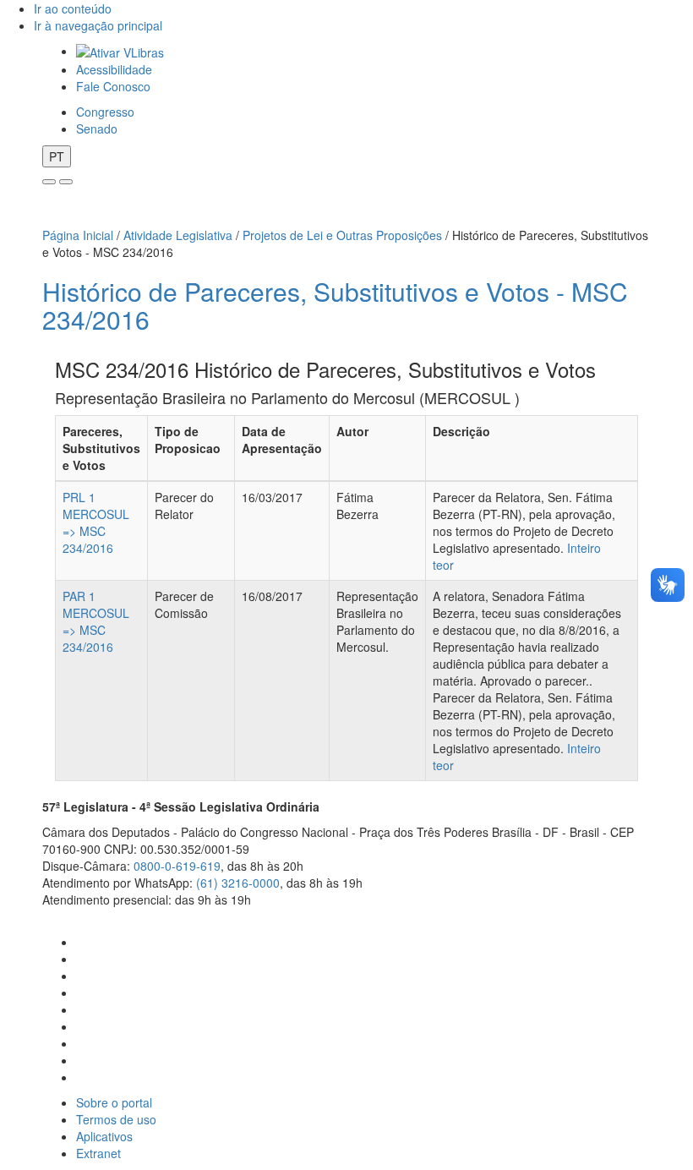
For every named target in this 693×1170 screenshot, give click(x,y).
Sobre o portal (114, 1102)
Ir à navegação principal (98, 25)
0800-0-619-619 (177, 865)
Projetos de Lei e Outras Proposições (342, 235)
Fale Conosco (113, 86)
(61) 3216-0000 (238, 882)
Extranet (98, 1153)
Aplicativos (104, 1136)
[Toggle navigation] (49, 181)
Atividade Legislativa (177, 235)
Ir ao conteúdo (73, 8)
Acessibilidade (114, 69)
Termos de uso (116, 1119)
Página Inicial (77, 235)
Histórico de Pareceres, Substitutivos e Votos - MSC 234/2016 (335, 305)
